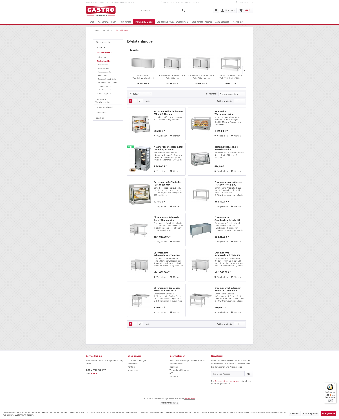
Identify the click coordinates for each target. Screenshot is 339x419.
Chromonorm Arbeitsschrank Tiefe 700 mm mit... (201, 76)
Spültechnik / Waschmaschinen (103, 100)
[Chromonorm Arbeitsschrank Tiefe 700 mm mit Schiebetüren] (201, 63)
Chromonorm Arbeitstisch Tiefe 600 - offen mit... (228, 183)
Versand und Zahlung (179, 370)
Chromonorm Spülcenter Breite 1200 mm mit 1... (167, 289)
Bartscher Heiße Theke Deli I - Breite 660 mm (168, 183)
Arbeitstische (103, 65)
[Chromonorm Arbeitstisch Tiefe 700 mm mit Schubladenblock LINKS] (140, 229)
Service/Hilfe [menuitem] (244, 2)
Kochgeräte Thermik (104, 107)
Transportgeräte (104, 93)
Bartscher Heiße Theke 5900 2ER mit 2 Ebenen (168, 112)
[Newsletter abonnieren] (248, 373)
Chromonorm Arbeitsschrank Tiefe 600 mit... (172, 76)
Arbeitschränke (103, 68)
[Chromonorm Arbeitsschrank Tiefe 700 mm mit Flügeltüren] (200, 229)
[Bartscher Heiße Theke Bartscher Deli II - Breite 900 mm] (200, 159)
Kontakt (131, 367)
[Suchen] (183, 10)
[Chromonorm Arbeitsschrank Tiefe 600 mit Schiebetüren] (172, 63)
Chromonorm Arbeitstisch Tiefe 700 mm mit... (167, 218)
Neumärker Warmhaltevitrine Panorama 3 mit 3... (225, 112)
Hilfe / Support (176, 363)
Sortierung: (211, 93)
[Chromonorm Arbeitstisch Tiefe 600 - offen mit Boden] (200, 194)
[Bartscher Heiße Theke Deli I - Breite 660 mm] (140, 194)
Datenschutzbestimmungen (227, 381)
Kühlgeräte (100, 47)
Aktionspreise (101, 112)
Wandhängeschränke (106, 90)
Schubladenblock (104, 86)
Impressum (133, 370)
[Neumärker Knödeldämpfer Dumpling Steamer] (140, 159)
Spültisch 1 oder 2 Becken (107, 79)
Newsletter (132, 363)
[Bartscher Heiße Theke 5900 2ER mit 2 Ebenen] (140, 123)
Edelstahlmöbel (104, 61)
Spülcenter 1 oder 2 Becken (108, 82)
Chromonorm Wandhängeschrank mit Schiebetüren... (143, 76)
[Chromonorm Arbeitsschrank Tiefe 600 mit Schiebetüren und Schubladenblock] (140, 265)
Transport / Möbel (103, 52)
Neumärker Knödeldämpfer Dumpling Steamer (168, 148)
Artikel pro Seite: (224, 101)
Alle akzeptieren (310, 413)
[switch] (330, 400)
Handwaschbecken (105, 72)
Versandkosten (189, 399)
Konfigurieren (328, 413)
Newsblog (99, 118)
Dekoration (101, 57)
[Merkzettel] (216, 10)
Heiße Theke (102, 75)
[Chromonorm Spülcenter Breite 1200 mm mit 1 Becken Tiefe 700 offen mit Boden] (140, 300)
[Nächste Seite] (135, 101)
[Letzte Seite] (140, 101)
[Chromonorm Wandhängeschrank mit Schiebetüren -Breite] (143, 63)
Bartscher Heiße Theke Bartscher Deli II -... (226, 148)
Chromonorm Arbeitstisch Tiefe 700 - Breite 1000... (230, 76)
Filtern (136, 94)
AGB (171, 373)
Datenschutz (175, 376)
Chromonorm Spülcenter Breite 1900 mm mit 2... (228, 289)
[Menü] (334, 384)
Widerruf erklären (169, 403)
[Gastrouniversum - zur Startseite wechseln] (101, 11)
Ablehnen (294, 413)
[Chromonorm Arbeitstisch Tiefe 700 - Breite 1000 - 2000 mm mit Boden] (230, 63)
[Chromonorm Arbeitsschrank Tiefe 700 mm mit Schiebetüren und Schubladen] (200, 265)
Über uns (174, 367)
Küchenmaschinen (103, 42)
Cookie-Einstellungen (137, 360)
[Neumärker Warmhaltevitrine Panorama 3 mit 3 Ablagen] (200, 123)
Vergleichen (161, 135)
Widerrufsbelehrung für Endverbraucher (188, 360)
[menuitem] (163, 10)
